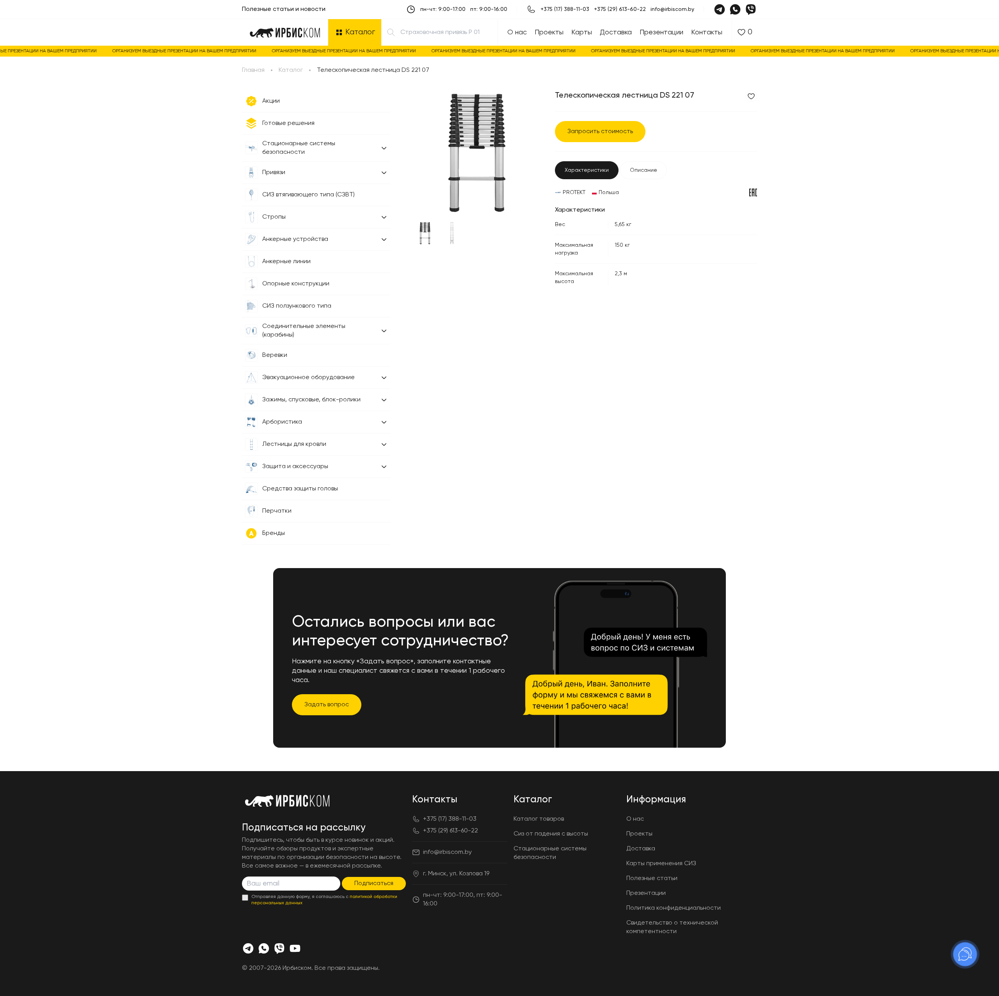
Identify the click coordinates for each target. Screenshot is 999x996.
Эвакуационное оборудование (308, 377)
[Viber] (751, 9)
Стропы (274, 217)
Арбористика (282, 422)
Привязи (273, 172)
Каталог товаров (539, 819)
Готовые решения (288, 123)
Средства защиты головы (300, 489)
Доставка (616, 32)
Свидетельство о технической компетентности (672, 927)
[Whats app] (264, 948)
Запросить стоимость (600, 131)
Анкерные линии (286, 261)
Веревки (274, 355)
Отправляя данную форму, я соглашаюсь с (324, 899)
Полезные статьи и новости (283, 9)
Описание (643, 170)
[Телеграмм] (248, 948)
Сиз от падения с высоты (551, 834)
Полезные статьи (651, 878)
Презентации (661, 32)
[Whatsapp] (735, 9)
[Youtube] (295, 948)
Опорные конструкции (295, 284)
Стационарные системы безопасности (298, 148)
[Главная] (285, 32)
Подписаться (373, 883)
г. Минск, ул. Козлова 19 (456, 874)
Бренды (273, 533)
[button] (384, 148)
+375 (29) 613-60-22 (620, 9)
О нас (517, 32)
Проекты (549, 32)
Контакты (706, 32)
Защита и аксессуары (295, 466)
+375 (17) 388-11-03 (564, 9)
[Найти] (391, 32)
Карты (581, 32)
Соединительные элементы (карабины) (303, 330)
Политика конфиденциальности (673, 908)
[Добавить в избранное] (751, 96)
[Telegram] (719, 9)
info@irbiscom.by (672, 9)
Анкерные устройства (295, 239)
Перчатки (277, 511)
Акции (271, 101)
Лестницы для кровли (294, 444)
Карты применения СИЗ (661, 864)
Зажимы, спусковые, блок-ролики (311, 400)
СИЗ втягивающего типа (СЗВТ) (308, 195)
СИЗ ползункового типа (296, 306)
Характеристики (587, 170)
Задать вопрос (326, 705)
